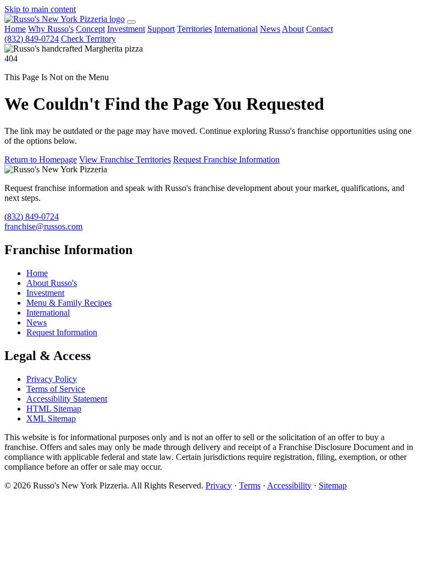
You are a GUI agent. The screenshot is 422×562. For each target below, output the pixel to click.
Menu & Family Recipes (69, 302)
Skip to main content (40, 9)
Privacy (219, 485)
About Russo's (51, 283)
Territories (194, 28)
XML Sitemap (51, 418)
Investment (126, 28)
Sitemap (333, 485)
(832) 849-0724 (31, 38)
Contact (319, 28)
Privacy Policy (51, 379)
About (293, 28)
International (236, 28)
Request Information (61, 332)
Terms (249, 485)
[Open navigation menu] (131, 22)
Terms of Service (55, 389)
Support (161, 28)
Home (15, 28)
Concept (90, 28)
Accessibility (289, 485)
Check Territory (88, 38)
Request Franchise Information (226, 159)
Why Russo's (51, 28)
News (270, 28)
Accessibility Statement (66, 398)
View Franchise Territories (125, 159)
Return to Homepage (40, 159)
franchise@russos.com (43, 226)
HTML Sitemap (53, 408)
